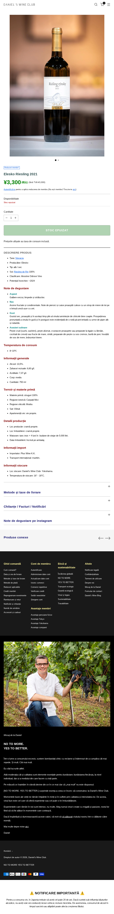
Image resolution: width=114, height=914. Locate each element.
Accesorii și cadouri (12, 612)
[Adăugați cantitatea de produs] (15, 218)
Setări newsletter (38, 595)
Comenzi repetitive (39, 587)
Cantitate (8, 212)
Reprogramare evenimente (15, 595)
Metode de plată (11, 583)
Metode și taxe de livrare (14, 579)
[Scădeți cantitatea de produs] (6, 218)
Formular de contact (93, 591)
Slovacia (19, 258)
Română (7, 851)
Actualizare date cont (40, 579)
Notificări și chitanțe (12, 604)
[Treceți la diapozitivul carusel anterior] (100, 538)
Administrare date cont (40, 574)
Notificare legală (92, 570)
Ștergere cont (36, 600)
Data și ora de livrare (13, 574)
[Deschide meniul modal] (109, 4)
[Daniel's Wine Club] (19, 4)
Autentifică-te (9, 189)
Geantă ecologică (65, 591)
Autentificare (36, 570)
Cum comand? (10, 570)
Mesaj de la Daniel (93, 587)
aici (74, 189)
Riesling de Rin (21, 271)
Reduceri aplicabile (12, 587)
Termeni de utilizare (93, 579)
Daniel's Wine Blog (93, 595)
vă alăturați (67, 816)
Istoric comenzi (37, 583)
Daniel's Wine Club (37, 857)
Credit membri (10, 591)
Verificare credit (37, 591)
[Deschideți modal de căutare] (96, 4)
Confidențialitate (92, 574)
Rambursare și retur (12, 600)
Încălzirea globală (65, 574)
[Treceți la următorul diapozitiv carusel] (107, 538)
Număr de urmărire (12, 608)
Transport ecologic (66, 586)
